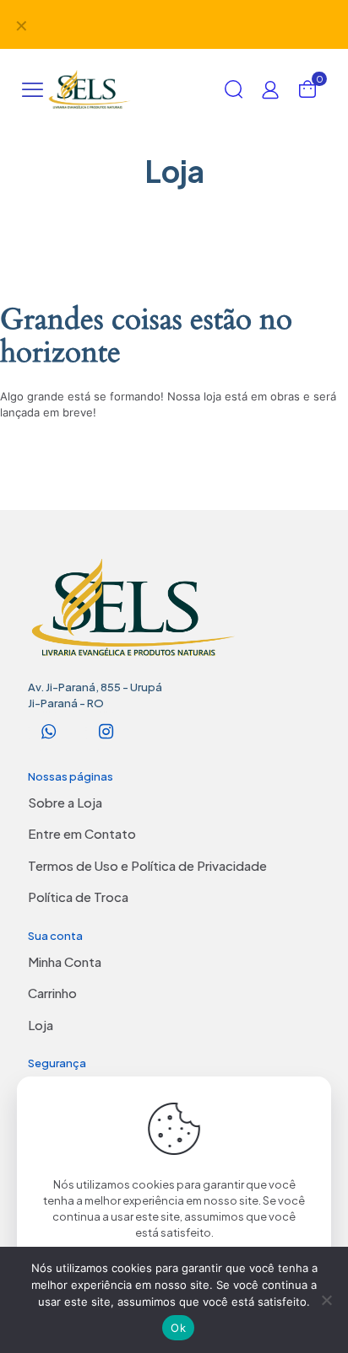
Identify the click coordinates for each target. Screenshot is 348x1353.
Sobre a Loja (65, 802)
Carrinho (52, 993)
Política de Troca (78, 897)
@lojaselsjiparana (203, 16)
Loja (40, 1025)
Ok (178, 1327)
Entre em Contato (82, 833)
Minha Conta (64, 961)
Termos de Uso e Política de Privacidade (147, 865)
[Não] (326, 1299)
